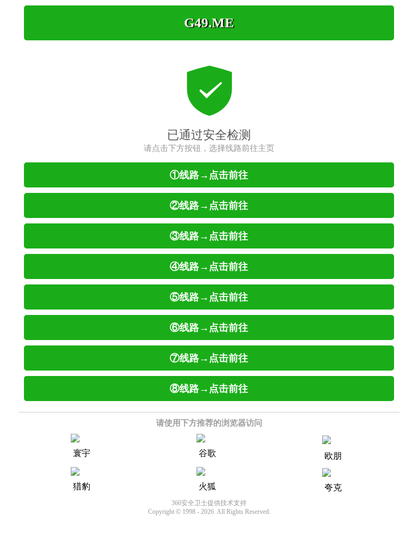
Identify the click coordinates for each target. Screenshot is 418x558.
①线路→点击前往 (209, 174)
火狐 (207, 486)
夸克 (333, 487)
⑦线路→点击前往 (209, 358)
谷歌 (207, 453)
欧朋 (333, 455)
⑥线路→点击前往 (209, 327)
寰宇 (81, 453)
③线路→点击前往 (209, 236)
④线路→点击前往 (209, 266)
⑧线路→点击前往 (209, 388)
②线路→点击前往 (209, 205)
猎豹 (81, 486)
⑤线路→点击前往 (209, 297)
